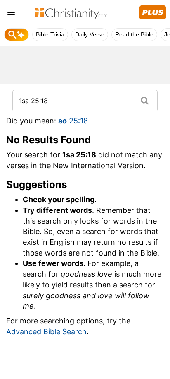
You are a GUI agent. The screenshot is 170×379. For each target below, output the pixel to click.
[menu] (11, 14)
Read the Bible (134, 34)
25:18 (73, 120)
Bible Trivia (50, 34)
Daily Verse (89, 34)
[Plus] (152, 12)
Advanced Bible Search (46, 331)
